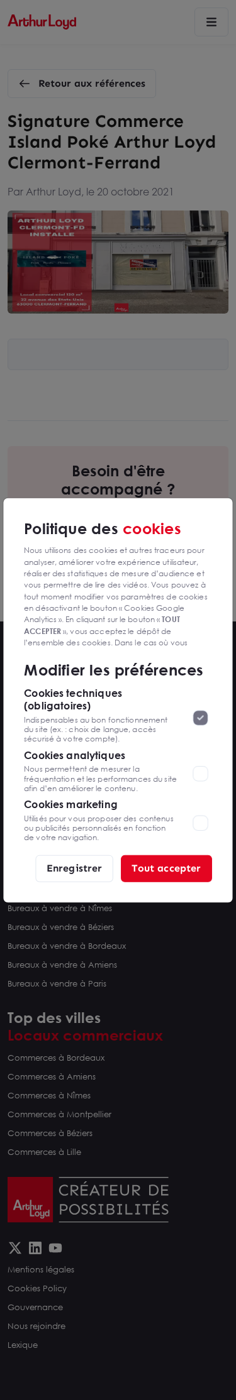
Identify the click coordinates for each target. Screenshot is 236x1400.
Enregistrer (75, 868)
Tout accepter (166, 868)
